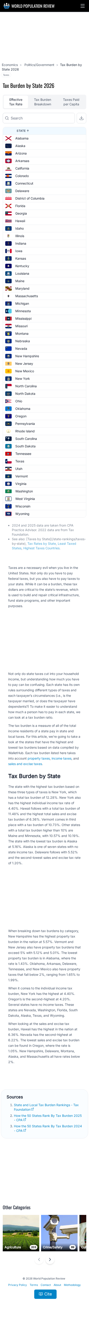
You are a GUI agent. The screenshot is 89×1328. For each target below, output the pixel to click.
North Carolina (26, 386)
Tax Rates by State (41, 543)
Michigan (22, 303)
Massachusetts (26, 296)
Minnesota (23, 311)
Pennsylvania (25, 424)
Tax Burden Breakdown (42, 102)
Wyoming (22, 514)
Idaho (19, 228)
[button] (82, 6)
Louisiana (22, 273)
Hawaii (20, 221)
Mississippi (23, 318)
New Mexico (24, 371)
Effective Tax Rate (15, 102)
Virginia (20, 484)
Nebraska (22, 341)
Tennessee (23, 454)
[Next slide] (50, 1259)
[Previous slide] (39, 1259)
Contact (46, 1285)
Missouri (21, 326)
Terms (34, 1285)
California (22, 168)
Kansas (20, 258)
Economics (10, 65)
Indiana (20, 243)
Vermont (21, 476)
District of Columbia (29, 198)
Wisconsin (22, 506)
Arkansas (22, 161)
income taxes (61, 758)
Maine (19, 281)
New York (22, 378)
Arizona (21, 153)
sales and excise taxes (25, 764)
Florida (20, 206)
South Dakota (25, 446)
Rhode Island (25, 431)
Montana (22, 333)
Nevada (21, 348)
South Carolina (26, 439)
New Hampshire (27, 356)
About (57, 1285)
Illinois (19, 236)
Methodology (72, 1285)
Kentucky (22, 266)
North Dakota (25, 393)
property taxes (39, 758)
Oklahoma (22, 409)
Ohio (18, 401)
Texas (19, 461)
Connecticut (24, 183)
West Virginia (25, 499)
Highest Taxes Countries (41, 548)
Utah (18, 469)
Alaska (20, 146)
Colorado (22, 176)
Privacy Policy (17, 1285)
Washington (24, 491)
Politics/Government (39, 65)
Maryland (22, 288)
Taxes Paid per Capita (71, 102)
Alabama (22, 138)
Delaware (22, 191)
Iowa (18, 251)
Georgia (21, 213)
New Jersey (24, 363)
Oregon (20, 416)
